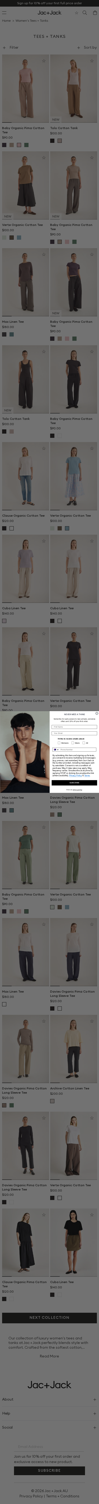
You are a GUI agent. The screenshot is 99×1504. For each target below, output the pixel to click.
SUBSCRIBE (74, 783)
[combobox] (56, 749)
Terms (87, 776)
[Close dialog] (97, 713)
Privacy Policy (75, 776)
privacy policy (77, 790)
